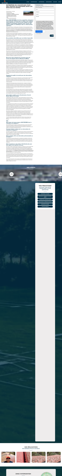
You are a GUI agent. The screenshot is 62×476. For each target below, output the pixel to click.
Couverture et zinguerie (45, 193)
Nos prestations (41, 1)
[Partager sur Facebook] (57, 5)
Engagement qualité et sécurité (11, 15)
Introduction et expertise (10, 13)
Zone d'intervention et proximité (11, 16)
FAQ (7, 17)
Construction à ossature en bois (45, 199)
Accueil (28, 1)
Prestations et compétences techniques (13, 14)
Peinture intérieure (45, 206)
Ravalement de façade (45, 204)
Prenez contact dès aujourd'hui (11, 18)
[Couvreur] (8, 457)
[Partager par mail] (60, 5)
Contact (59, 1)
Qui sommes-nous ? (34, 1)
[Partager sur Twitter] (58, 5)
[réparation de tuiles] (39, 457)
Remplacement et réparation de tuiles (45, 201)
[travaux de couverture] (23, 457)
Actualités (55, 1)
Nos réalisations (49, 1)
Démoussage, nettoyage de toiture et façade (45, 196)
